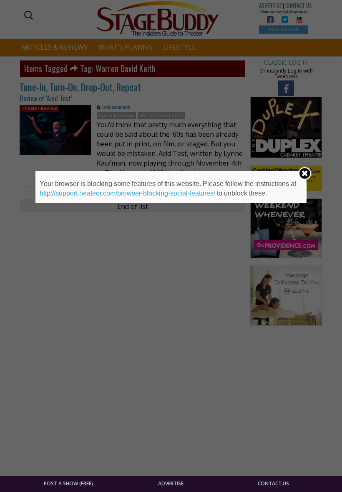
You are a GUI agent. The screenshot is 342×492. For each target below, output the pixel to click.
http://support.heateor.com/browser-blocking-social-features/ (127, 193)
